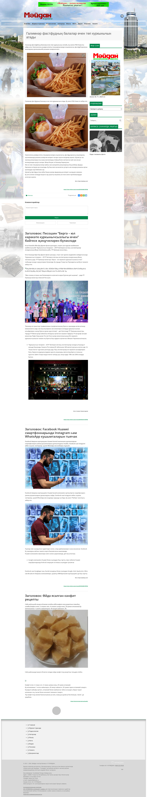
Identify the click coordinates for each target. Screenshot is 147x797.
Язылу (68, 23)
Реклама (87, 23)
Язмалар (30, 195)
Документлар (34, 753)
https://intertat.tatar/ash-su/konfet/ (79, 701)
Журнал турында (38, 23)
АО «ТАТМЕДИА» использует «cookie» (34, 789)
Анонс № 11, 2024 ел (97, 97)
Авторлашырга (40, 222)
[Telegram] (86, 195)
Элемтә (95, 23)
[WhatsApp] (84, 195)
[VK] (122, 16)
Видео (80, 23)
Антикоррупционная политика (32, 787)
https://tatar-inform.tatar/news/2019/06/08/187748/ (76, 189)
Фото (74, 23)
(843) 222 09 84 (119, 765)
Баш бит (27, 23)
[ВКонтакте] (79, 195)
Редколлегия (51, 23)
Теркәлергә (73, 222)
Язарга (56, 217)
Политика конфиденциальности (32, 794)
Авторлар (61, 23)
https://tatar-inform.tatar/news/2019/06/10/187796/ (76, 419)
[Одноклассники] (81, 195)
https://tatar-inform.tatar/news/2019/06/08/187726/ (76, 586)
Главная (32, 725)
